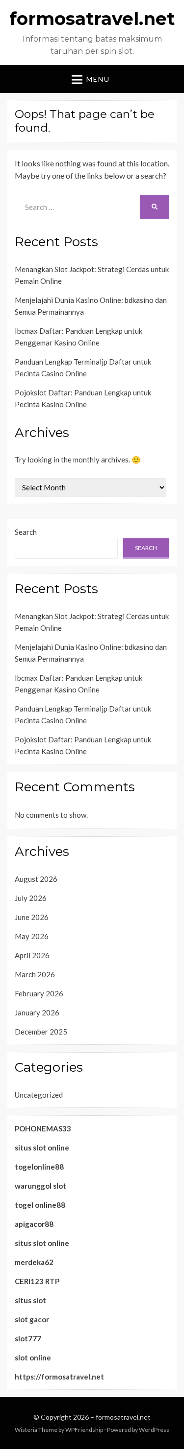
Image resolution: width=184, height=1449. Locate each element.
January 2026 (37, 1012)
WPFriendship (84, 1429)
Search (26, 532)
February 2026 (39, 993)
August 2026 (36, 878)
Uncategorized (39, 1094)
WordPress (154, 1429)
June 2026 (32, 917)
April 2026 (32, 955)
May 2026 (32, 936)
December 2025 (41, 1031)
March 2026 (35, 974)
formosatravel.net (92, 18)
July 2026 (31, 898)
